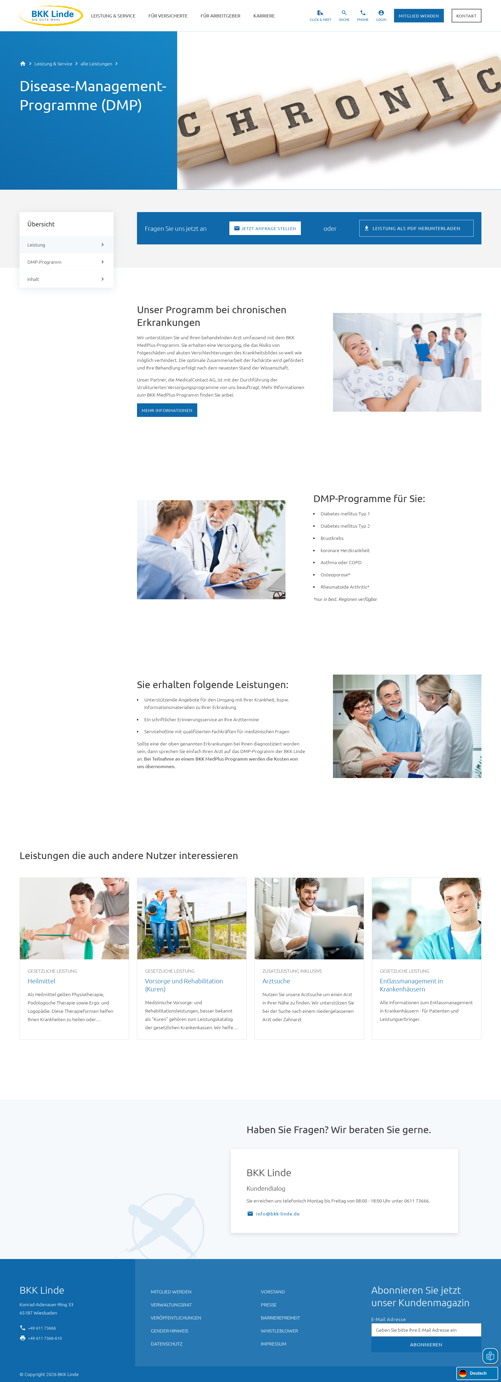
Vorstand (273, 1291)
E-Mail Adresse (388, 1319)
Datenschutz (166, 1344)
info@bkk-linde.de (278, 1213)
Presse (269, 1304)
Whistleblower (279, 1331)
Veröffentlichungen (176, 1318)
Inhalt (33, 279)
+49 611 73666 (42, 1327)
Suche (344, 19)
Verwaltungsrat (171, 1304)
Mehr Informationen (167, 410)
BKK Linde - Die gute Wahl (52, 15)
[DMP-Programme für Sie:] (435, 499)
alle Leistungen (96, 63)
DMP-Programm (44, 262)
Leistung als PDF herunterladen (416, 228)
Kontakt (466, 15)
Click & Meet (320, 19)
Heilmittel (74, 959)
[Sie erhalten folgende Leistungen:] (296, 685)
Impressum (274, 1344)
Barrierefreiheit (280, 1318)
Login (381, 19)
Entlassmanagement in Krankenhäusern (426, 959)
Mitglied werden (419, 15)
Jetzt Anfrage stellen (268, 228)
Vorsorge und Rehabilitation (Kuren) (191, 959)
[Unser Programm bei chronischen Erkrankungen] (208, 323)
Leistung (36, 245)
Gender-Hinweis (169, 1331)
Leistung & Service (53, 63)
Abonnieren (426, 1344)
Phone (362, 19)
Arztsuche (309, 959)
